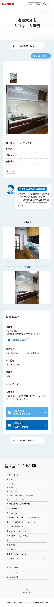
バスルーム (13, 488)
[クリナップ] (8, 4)
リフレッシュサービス (17, 527)
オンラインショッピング (17, 531)
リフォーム (13, 513)
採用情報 (12, 545)
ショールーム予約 (34, 4)
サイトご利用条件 (13, 568)
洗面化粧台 (13, 492)
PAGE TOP (27, 592)
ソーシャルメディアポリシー (16, 572)
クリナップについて (16, 540)
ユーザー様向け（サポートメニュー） (22, 522)
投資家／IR (13, 549)
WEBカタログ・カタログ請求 (19, 504)
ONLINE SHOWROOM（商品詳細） (21, 495)
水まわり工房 (24, 517)
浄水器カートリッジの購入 (18, 536)
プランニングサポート (17, 499)
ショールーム (13, 508)
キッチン (12, 484)
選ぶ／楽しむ (13, 475)
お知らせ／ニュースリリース (19, 554)
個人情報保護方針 (13, 577)
